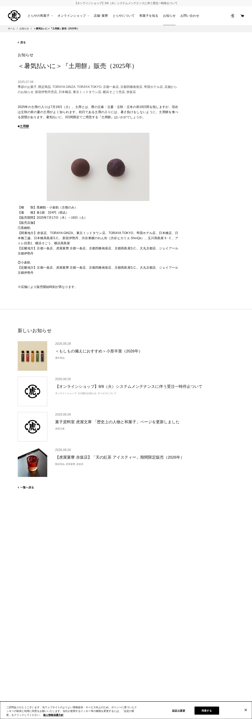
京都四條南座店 (131, 86)
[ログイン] (232, 16)
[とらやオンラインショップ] (14, 15)
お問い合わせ (189, 15)
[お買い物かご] (242, 16)
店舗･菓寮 (101, 15)
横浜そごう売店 (114, 92)
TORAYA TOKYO (89, 86)
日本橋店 (65, 92)
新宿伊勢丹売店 (46, 92)
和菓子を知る (148, 15)
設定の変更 (178, 710)
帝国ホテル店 (153, 86)
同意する (207, 710)
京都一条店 (111, 86)
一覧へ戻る (27, 487)
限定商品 (44, 86)
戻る (23, 42)
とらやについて (124, 15)
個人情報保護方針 (53, 714)
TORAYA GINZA (63, 86)
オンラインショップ (71, 15)
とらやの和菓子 (39, 15)
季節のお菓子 (27, 86)
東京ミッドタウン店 (87, 92)
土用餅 (24, 126)
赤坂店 (131, 92)
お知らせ (169, 15)
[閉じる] (245, 710)
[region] (126, 710)
